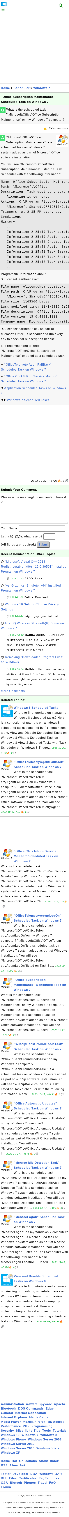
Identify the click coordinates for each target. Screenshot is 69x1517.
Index (54, 1461)
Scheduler (22, 88)
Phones (30, 1482)
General (7, 1413)
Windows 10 (10, 1435)
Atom (14, 1465)
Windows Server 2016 (18, 1448)
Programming (42, 1426)
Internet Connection (30, 1413)
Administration (12, 1404)
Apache (60, 1404)
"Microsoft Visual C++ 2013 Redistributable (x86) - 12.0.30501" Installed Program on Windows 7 (33, 566)
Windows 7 (41, 88)
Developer (21, 1473)
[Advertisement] (34, 49)
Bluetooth (8, 1408)
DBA (34, 1473)
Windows (46, 1473)
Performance (11, 1426)
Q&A (4, 1482)
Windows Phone (13, 1439)
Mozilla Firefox (34, 1421)
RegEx (43, 1478)
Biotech (16, 1482)
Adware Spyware (39, 1404)
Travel (42, 1482)
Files (13, 1478)
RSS (4, 1465)
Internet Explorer (14, 1417)
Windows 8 (48, 1435)
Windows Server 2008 (45, 1439)
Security (7, 1430)
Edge (50, 1408)
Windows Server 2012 (18, 1443)
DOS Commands (31, 1408)
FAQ (52, 1482)
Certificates (28, 1478)
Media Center (39, 1417)
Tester (6, 1473)
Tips (37, 1430)
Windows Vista (47, 1448)
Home (5, 88)
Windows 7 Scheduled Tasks (28, 400)
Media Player (11, 1421)
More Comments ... (15, 691)
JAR (58, 1473)
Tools (46, 1430)
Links (55, 1478)
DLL (4, 1478)
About (43, 1461)
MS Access (56, 1421)
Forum (6, 1487)
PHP (26, 1426)
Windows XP (10, 1452)
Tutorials (60, 1430)
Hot (14, 1461)
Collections (28, 1461)
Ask (23, 1465)
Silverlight (24, 1430)
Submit (43, 544)
